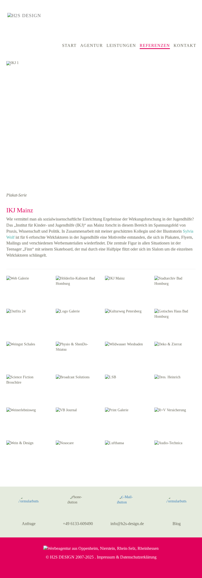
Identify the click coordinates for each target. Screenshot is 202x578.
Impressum (106, 557)
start (69, 45)
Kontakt (185, 45)
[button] (195, 195)
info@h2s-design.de (127, 523)
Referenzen (155, 45)
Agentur (91, 45)
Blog (177, 523)
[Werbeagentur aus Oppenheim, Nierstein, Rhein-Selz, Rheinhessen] (101, 548)
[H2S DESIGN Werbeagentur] (36, 15)
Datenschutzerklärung (138, 557)
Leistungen (121, 45)
